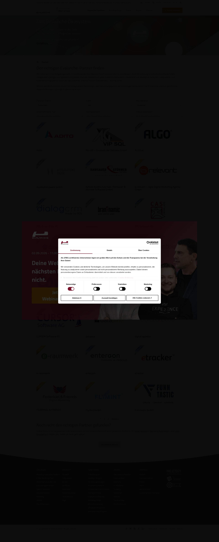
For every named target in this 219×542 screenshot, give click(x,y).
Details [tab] (109, 250)
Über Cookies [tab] (143, 250)
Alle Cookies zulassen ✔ (142, 298)
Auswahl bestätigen (109, 298)
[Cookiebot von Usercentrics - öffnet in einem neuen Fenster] (148, 243)
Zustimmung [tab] (75, 250)
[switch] (96, 289)
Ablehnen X (76, 298)
